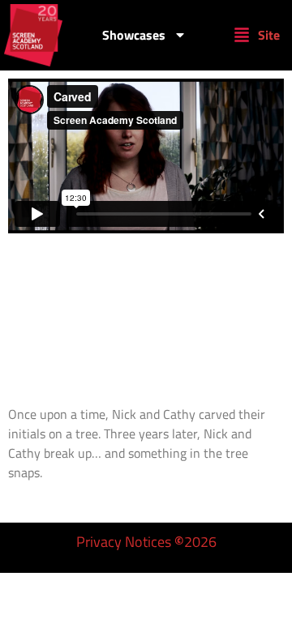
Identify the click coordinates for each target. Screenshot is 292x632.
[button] (256, 35)
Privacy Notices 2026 (146, 542)
